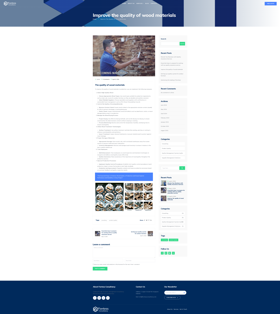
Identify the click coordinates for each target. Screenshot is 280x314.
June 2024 (164, 105)
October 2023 (165, 126)
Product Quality (113, 220)
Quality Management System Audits (172, 153)
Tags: (97, 220)
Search (163, 39)
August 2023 (164, 130)
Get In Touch (183, 309)
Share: (141, 220)
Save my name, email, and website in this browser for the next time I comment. (117, 264)
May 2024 (164, 109)
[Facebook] (144, 220)
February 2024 (165, 118)
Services (139, 3)
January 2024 (165, 122)
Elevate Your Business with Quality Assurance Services (175, 183)
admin (98, 79)
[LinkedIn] (151, 220)
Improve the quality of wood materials (172, 69)
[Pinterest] (148, 220)
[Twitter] (146, 220)
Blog (147, 3)
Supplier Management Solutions (171, 158)
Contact (154, 3)
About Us (131, 3)
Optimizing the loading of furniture (171, 80)
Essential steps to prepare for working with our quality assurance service (176, 192)
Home (124, 3)
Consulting (104, 220)
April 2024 (164, 113)
